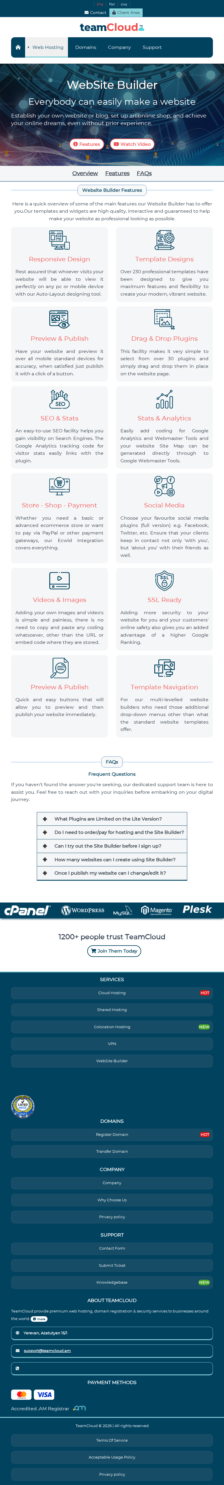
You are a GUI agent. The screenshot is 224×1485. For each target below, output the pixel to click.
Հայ (124, 4)
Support (152, 47)
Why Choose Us (112, 1200)
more (41, 1319)
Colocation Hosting (112, 1027)
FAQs (144, 173)
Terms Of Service (112, 1440)
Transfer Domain (112, 1151)
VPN (112, 1044)
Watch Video (135, 144)
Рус (112, 4)
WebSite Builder (112, 1061)
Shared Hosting (112, 1010)
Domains (85, 47)
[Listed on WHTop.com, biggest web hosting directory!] (22, 1106)
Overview (85, 173)
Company (119, 47)
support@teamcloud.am (47, 1351)
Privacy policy (112, 1217)
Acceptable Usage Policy (112, 1457)
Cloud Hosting (112, 993)
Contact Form (112, 1248)
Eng (100, 4)
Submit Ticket (112, 1265)
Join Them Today (117, 951)
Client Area (128, 12)
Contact (98, 12)
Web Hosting (48, 47)
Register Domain (112, 1134)
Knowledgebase (112, 1282)
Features (89, 144)
